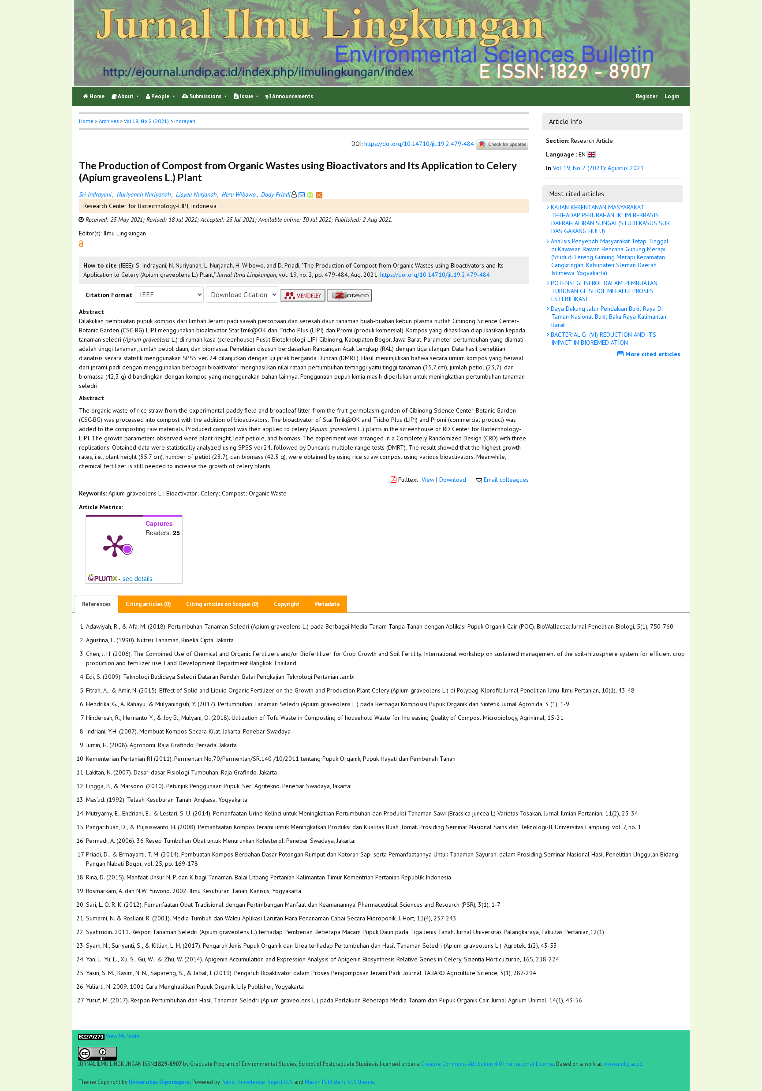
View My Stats (122, 1035)
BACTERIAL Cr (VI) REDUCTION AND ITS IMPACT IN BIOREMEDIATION (602, 338)
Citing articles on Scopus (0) (222, 604)
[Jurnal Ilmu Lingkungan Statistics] (91, 1035)
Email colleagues (506, 480)
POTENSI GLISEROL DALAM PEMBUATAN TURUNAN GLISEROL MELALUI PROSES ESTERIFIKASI (603, 291)
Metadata (327, 604)
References (96, 604)
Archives (109, 121)
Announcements (292, 96)
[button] (81, 243)
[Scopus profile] (319, 194)
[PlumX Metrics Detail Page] (114, 545)
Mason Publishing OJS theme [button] (339, 1081)
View (428, 480)
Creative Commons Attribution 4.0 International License (487, 1063)
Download (452, 480)
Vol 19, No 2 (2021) (146, 121)
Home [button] (86, 121)
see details (138, 578)
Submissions (205, 96)
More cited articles (652, 354)
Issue (246, 96)
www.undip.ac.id (622, 1063)
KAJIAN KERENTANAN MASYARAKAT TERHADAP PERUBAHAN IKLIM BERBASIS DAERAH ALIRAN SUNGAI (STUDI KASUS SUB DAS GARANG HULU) (609, 219)
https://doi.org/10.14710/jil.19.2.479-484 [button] (435, 275)
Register (646, 96)
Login (672, 96)
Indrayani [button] (185, 121)
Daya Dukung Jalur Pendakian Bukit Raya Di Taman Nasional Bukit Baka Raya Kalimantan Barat (607, 316)
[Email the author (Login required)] (301, 194)
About (126, 96)
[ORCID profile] (311, 194)
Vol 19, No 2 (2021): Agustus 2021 (598, 168)
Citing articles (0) (148, 604)
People (160, 96)
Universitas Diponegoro (159, 1081)
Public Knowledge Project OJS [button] (257, 1081)
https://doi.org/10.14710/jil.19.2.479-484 (419, 144)
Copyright (286, 604)
